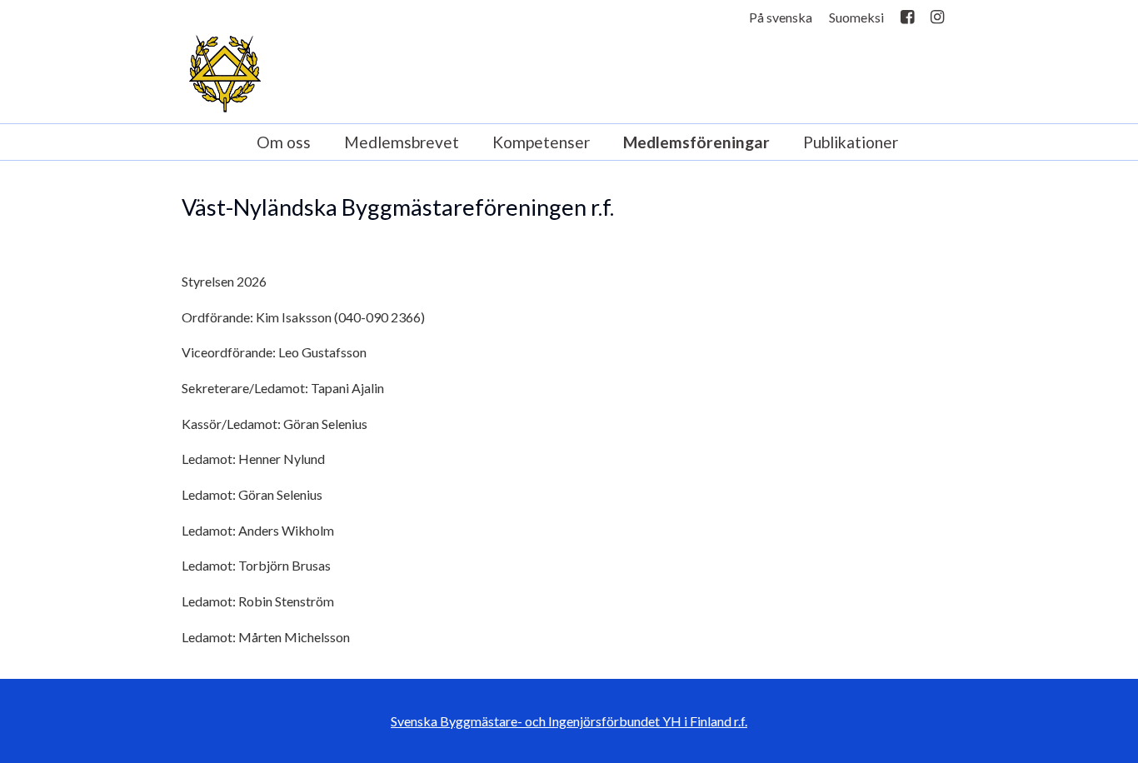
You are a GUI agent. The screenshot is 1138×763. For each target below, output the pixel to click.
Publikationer (850, 142)
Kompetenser (541, 142)
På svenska (780, 17)
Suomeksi (856, 17)
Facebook (907, 20)
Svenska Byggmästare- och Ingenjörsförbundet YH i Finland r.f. (569, 721)
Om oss (284, 142)
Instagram (937, 20)
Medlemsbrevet (401, 142)
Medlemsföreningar (696, 142)
